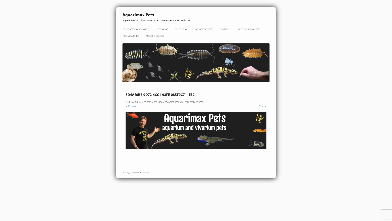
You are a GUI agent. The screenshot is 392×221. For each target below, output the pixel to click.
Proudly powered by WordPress (136, 172)
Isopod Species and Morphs (136, 29)
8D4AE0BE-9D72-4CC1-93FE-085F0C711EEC (184, 102)
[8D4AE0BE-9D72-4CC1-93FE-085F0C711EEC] (196, 130)
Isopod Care (162, 29)
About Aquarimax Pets (249, 29)
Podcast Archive (131, 36)
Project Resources (155, 36)
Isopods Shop (181, 29)
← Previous (131, 106)
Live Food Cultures (203, 29)
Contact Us (225, 29)
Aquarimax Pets (138, 14)
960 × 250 (158, 102)
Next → (262, 106)
